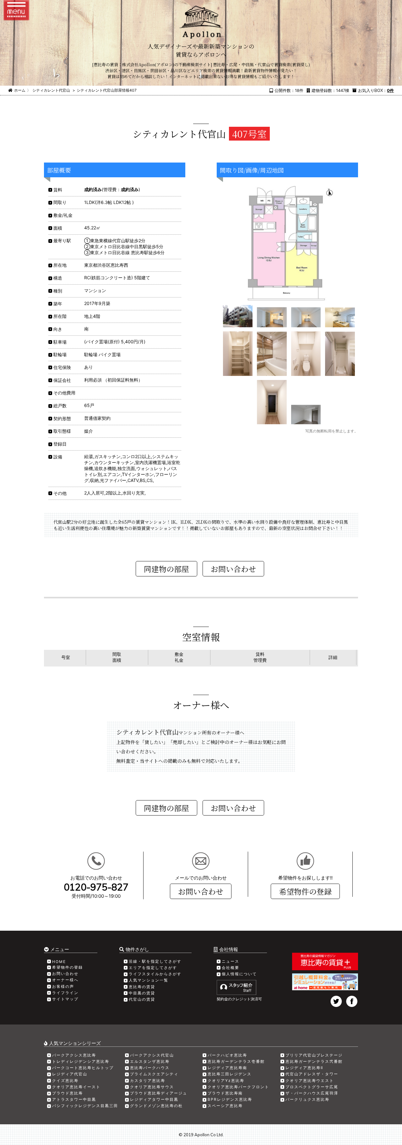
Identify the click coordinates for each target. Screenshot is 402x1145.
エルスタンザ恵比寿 (150, 1061)
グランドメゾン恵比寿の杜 (156, 1105)
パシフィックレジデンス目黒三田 (85, 1105)
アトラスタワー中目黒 (74, 1099)
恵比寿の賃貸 (142, 986)
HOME (59, 961)
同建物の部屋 (166, 568)
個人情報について (239, 973)
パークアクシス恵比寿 (74, 1055)
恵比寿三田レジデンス (230, 1074)
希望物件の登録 (305, 891)
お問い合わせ (200, 891)
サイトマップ (65, 999)
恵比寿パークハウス (150, 1067)
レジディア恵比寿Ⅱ (304, 1067)
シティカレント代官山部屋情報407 (107, 90)
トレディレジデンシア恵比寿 (80, 1061)
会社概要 (230, 967)
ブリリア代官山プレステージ (314, 1055)
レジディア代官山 (69, 1074)
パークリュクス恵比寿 (307, 1099)
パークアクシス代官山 (152, 1055)
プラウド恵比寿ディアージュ (158, 1093)
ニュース (230, 961)
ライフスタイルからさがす (155, 973)
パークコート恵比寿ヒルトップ (83, 1067)
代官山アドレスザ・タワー (311, 1074)
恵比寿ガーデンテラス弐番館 (314, 1061)
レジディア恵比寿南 (227, 1067)
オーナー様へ (65, 979)
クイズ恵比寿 (65, 1080)
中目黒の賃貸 (142, 993)
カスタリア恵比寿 (147, 1080)
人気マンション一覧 (148, 980)
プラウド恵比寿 (67, 1093)
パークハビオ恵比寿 (227, 1055)
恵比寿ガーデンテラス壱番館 (236, 1061)
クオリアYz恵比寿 (226, 1080)
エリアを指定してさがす (153, 967)
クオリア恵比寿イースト (76, 1086)
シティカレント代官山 (51, 90)
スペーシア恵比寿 (225, 1105)
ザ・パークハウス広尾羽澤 (311, 1093)
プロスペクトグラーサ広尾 (311, 1086)
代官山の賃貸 (142, 999)
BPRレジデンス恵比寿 (230, 1099)
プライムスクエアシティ (154, 1074)
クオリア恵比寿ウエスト (309, 1080)
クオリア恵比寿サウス (152, 1086)
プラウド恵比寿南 (225, 1093)
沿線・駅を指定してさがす (155, 961)
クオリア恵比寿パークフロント (238, 1086)
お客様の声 (63, 986)
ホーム (19, 90)
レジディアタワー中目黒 (154, 1099)
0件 (390, 90)
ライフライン (65, 992)
